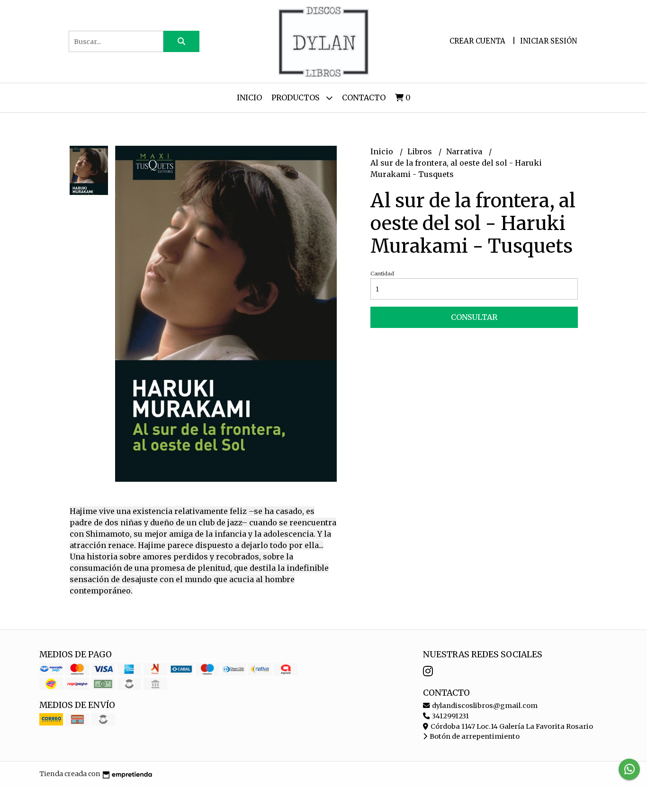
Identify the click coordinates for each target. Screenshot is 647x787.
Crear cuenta (477, 40)
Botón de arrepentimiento (474, 736)
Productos (296, 97)
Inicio (249, 97)
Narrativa (465, 151)
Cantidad (382, 273)
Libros (420, 151)
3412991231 (450, 716)
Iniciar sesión (548, 40)
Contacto (364, 97)
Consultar (474, 317)
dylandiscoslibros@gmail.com (484, 705)
